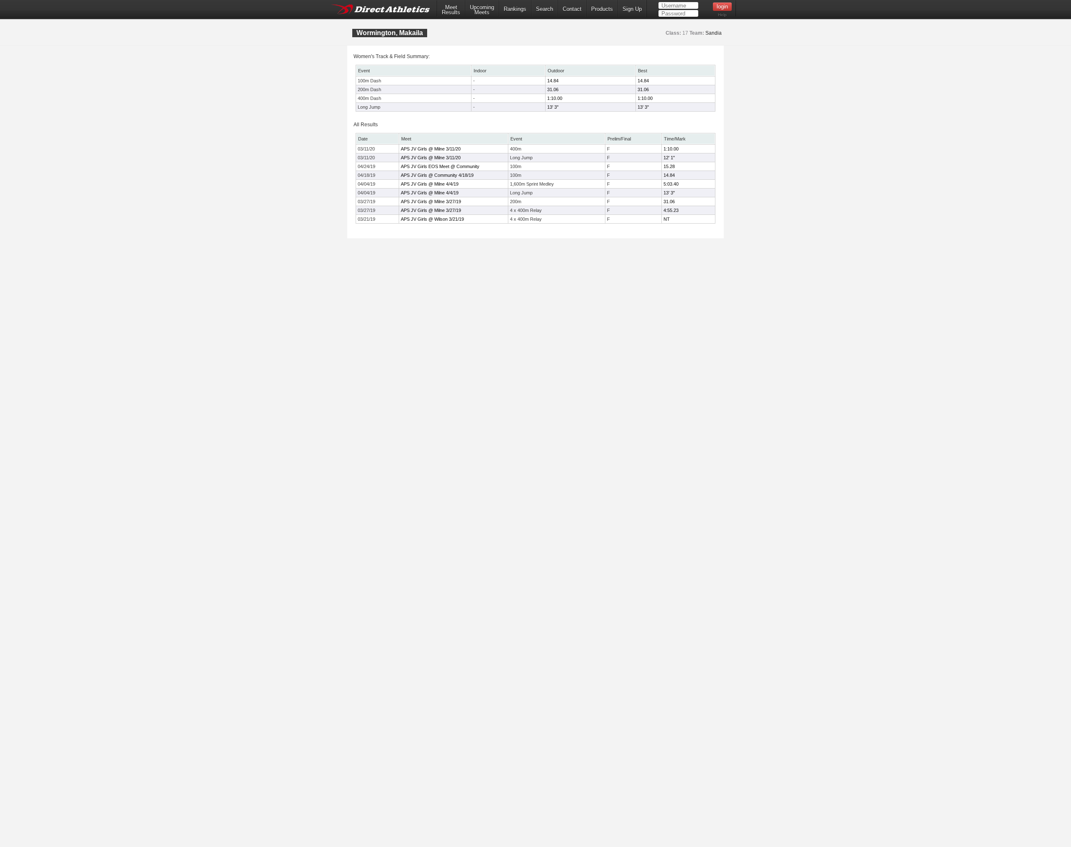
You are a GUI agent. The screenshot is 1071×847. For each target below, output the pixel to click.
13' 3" (553, 107)
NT (667, 219)
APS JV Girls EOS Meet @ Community (440, 166)
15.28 (669, 166)
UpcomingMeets (482, 10)
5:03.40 (671, 183)
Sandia (713, 33)
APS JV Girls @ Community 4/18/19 (437, 175)
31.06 (553, 89)
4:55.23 (671, 210)
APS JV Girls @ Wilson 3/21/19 (432, 219)
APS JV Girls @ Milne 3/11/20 (431, 148)
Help (722, 15)
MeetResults (451, 10)
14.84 (553, 80)
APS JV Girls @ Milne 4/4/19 (430, 183)
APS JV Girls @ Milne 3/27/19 (431, 201)
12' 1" (669, 157)
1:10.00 (554, 98)
